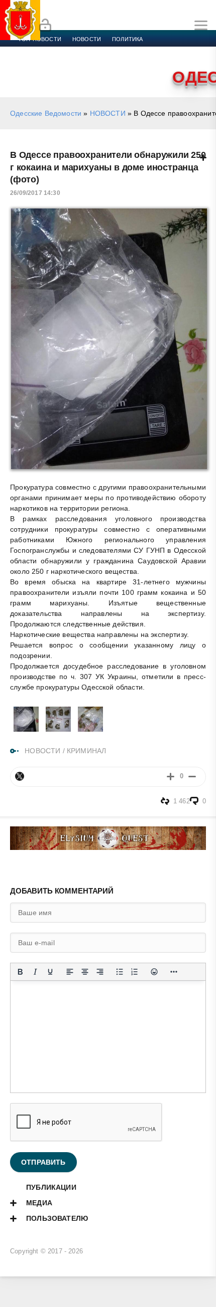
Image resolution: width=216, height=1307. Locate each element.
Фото (104, 63)
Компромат (36, 63)
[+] (170, 776)
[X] (19, 776)
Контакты (139, 63)
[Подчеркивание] (50, 971)
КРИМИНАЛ (86, 751)
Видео (75, 63)
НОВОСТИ (108, 113)
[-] (192, 776)
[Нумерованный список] (134, 971)
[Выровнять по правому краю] (99, 971)
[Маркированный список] (119, 971)
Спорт (111, 51)
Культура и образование (171, 51)
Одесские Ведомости (45, 113)
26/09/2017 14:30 (35, 192)
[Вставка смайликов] (154, 971)
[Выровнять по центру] (84, 971)
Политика (127, 39)
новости (86, 39)
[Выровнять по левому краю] (69, 971)
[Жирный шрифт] (20, 971)
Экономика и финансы (54, 51)
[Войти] (45, 26)
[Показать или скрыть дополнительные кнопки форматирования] (173, 971)
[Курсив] (35, 971)
